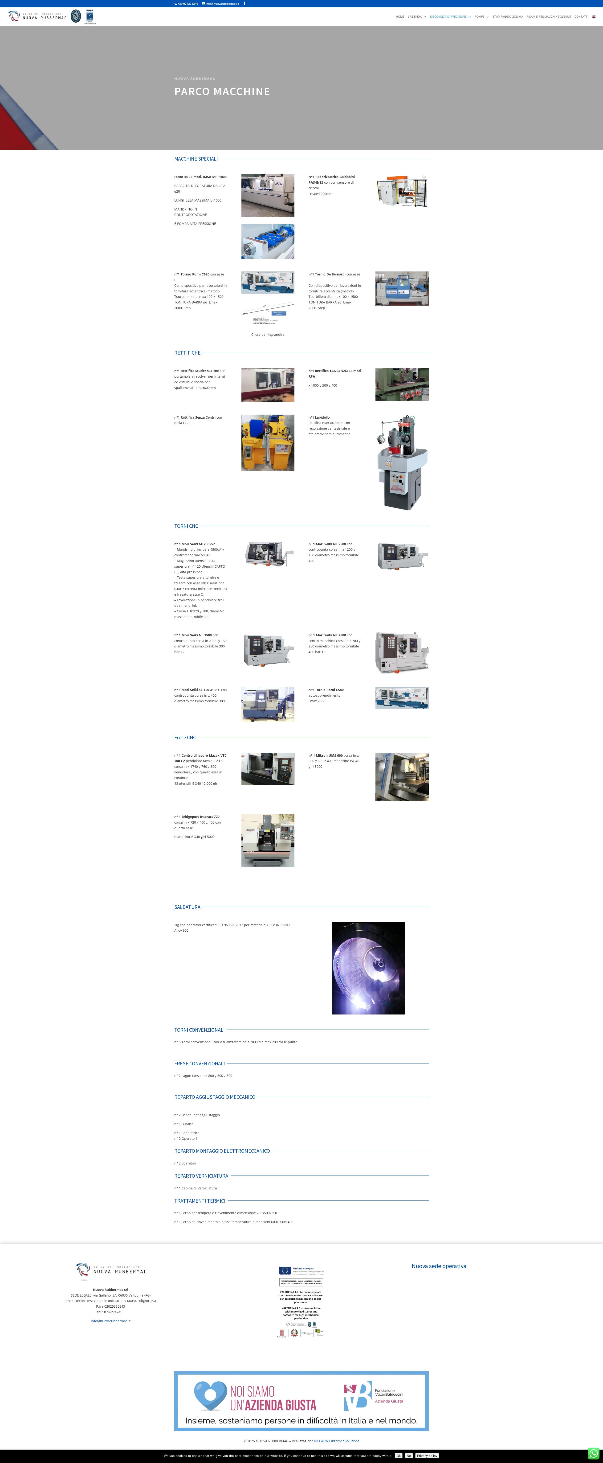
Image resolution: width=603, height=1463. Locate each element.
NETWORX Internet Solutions (336, 1441)
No (409, 1456)
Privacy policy (427, 1456)
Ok (399, 1456)
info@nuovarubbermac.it (110, 1321)
